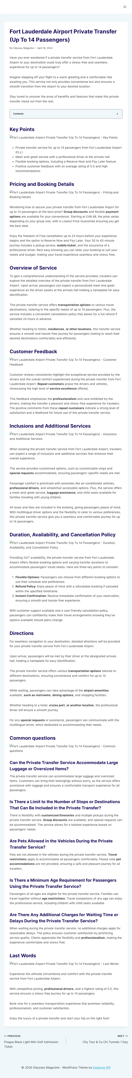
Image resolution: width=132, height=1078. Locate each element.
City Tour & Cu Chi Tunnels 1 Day (105, 1039)
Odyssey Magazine (23, 48)
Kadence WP (102, 1067)
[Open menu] (125, 6)
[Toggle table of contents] (117, 114)
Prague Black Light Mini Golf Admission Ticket (31, 1041)
